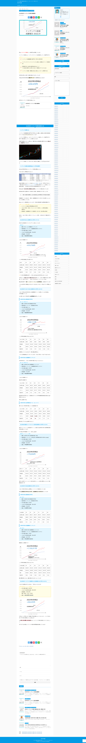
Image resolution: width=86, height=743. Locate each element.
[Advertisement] (35, 44)
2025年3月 (56, 137)
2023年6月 (56, 178)
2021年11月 (56, 215)
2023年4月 (56, 182)
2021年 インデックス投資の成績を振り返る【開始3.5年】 (35, 709)
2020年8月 (56, 244)
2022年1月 (56, 211)
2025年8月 (56, 127)
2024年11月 (56, 145)
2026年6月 (56, 108)
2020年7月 (56, 246)
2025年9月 (56, 125)
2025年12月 (56, 119)
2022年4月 (56, 205)
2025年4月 (56, 135)
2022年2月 (56, 209)
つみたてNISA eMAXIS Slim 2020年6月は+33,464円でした (36, 724)
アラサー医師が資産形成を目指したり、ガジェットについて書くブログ (43, 740)
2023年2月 (56, 186)
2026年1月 (56, 117)
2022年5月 (56, 203)
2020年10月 (56, 240)
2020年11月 (56, 238)
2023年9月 (56, 172)
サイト (21, 675)
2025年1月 (56, 141)
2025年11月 (56, 121)
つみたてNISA (35, 183)
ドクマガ (19, 2)
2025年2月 (56, 139)
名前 (20, 667)
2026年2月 (56, 115)
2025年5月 (56, 133)
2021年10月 (56, 217)
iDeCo (40, 183)
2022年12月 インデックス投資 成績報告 (32, 691)
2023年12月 (56, 166)
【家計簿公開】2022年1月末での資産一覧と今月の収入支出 (35, 717)
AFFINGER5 (47, 741)
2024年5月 (56, 156)
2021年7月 (56, 223)
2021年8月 (56, 221)
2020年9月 (56, 242)
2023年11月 (56, 168)
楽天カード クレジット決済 (31, 184)
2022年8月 (56, 197)
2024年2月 (56, 162)
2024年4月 (56, 158)
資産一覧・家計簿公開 (30, 646)
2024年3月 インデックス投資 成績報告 (32, 700)
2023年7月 (56, 176)
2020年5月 (56, 250)
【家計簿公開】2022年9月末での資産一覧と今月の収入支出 (32, 733)
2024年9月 (56, 149)
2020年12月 (56, 236)
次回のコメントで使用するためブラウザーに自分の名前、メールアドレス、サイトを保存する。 (35, 679)
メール (21, 671)
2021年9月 (56, 219)
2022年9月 (56, 195)
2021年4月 (56, 229)
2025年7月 (56, 129)
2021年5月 (56, 227)
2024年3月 (56, 160)
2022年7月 (56, 199)
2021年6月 (56, 225)
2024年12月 (56, 143)
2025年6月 (56, 131)
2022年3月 (56, 207)
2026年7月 (56, 106)
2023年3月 (56, 184)
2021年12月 (56, 213)
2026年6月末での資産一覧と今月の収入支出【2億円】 (64, 40)
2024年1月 (56, 164)
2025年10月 (56, 123)
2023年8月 (56, 174)
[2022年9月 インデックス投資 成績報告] (36, 17)
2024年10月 (56, 147)
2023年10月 (56, 170)
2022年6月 (56, 201)
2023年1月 (56, 188)
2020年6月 (56, 248)
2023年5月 (56, 180)
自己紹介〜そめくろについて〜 (22, 5)
